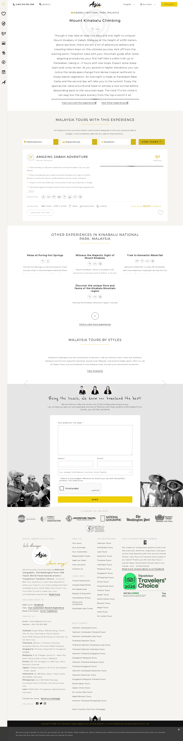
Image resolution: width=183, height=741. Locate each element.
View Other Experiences (113, 103)
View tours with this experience (78, 103)
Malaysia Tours (104, 569)
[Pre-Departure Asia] (3, 72)
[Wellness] (48, 261)
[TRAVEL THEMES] (3, 43)
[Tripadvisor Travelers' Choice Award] (163, 518)
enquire (169, 4)
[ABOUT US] (3, 82)
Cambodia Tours (105, 547)
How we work (78, 565)
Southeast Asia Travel (82, 608)
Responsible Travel (81, 556)
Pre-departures (79, 589)
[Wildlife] (80, 197)
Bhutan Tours (103, 603)
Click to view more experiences (95, 324)
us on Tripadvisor (49, 611)
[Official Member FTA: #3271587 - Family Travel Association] (50, 518)
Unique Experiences (81, 585)
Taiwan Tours (103, 590)
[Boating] (48, 197)
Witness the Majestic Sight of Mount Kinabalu (95, 256)
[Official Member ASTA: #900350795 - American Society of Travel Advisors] (26, 518)
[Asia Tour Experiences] (3, 52)
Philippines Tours (105, 577)
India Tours (102, 612)
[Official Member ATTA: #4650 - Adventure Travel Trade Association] (80, 518)
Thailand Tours (104, 560)
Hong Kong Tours (105, 586)
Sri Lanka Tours (104, 616)
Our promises (78, 547)
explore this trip (40, 213)
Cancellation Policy (81, 598)
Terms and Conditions (77, 603)
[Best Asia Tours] (3, 14)
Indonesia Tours (104, 565)
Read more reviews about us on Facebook (143, 569)
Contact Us (77, 569)
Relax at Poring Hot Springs (45, 255)
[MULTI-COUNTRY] (3, 34)
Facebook (39, 605)
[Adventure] (98, 29)
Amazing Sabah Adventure (62, 156)
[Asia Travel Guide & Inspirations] (3, 62)
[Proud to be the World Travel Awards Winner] (95, 529)
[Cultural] (59, 197)
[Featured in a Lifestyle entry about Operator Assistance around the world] (138, 518)
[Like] (160, 212)
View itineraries (95, 371)
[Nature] (92, 29)
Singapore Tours (105, 573)
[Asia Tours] (95, 4)
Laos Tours (102, 552)
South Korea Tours (106, 599)
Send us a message (50, 698)
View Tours (150, 142)
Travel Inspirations (81, 581)
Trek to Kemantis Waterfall (145, 255)
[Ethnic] (54, 197)
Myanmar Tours (104, 556)
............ (75, 705)
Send (95, 499)
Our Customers (79, 552)
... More (30, 191)
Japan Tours (103, 595)
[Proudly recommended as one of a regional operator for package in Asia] (111, 518)
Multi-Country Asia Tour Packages (88, 709)
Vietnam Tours (104, 543)
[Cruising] (43, 197)
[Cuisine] (70, 197)
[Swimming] (137, 261)
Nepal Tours (102, 607)
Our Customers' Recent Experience (46, 608)
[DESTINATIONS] (3, 24)
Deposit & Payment (81, 593)
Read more (54, 594)
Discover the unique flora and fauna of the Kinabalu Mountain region (95, 288)
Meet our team (79, 560)
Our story (77, 543)
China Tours (103, 582)
